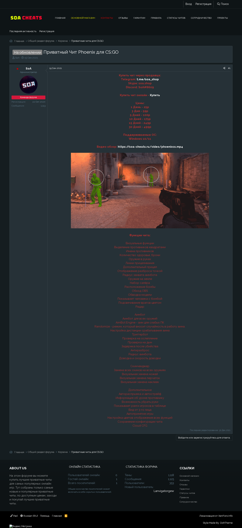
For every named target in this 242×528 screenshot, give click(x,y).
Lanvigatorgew (164, 491)
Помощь (44, 515)
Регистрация (46, 31)
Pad (15, 515)
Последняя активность (22, 31)
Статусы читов (176, 17)
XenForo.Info (225, 515)
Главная (60, 17)
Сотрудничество (201, 17)
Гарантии (139, 17)
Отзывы (123, 17)
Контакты (107, 17)
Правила (156, 17)
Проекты (222, 17)
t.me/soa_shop (148, 79)
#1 (229, 68)
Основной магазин (83, 17)
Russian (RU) (30, 515)
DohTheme (226, 522)
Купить (155, 95)
